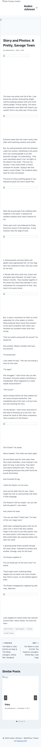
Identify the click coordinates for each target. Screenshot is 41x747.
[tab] (16, 721)
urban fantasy (9, 633)
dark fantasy (8, 629)
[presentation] (20, 688)
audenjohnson (9, 50)
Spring (29, 629)
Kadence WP (22, 741)
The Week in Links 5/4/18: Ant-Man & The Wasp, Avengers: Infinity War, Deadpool (9, 650)
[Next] (35, 697)
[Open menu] (37, 7)
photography (20, 629)
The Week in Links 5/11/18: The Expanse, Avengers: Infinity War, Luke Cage (31, 650)
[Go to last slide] (5, 697)
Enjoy (7, 704)
